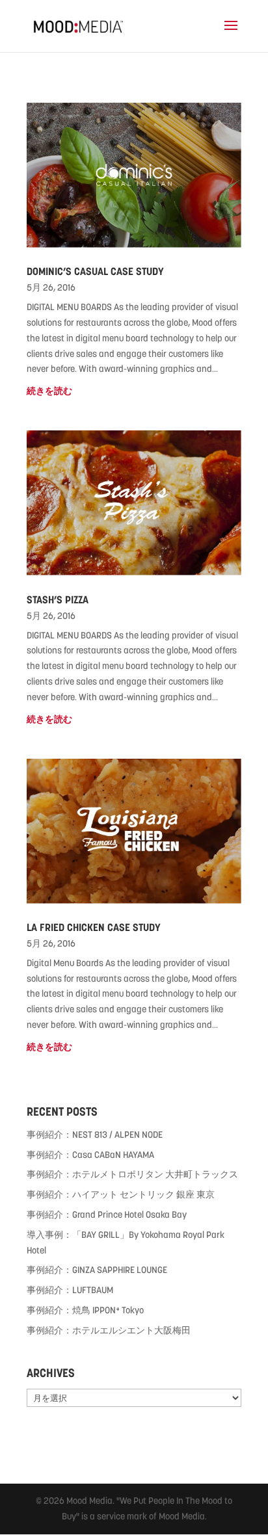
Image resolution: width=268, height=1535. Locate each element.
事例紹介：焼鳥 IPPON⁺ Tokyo (85, 1310)
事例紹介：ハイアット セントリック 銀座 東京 (121, 1194)
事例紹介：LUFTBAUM (70, 1290)
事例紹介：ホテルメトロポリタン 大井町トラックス (132, 1174)
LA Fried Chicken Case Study (94, 927)
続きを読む (49, 391)
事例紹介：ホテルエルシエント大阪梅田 (109, 1330)
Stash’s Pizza (57, 600)
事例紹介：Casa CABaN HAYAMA (90, 1155)
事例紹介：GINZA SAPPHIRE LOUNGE (97, 1270)
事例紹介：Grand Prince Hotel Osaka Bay (107, 1214)
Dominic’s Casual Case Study (95, 271)
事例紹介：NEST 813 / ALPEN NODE (95, 1134)
